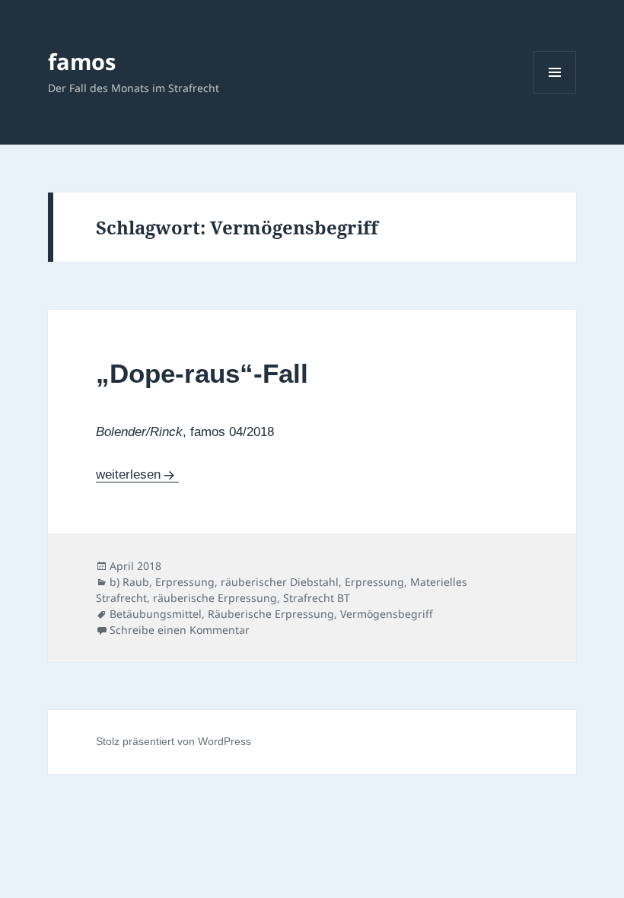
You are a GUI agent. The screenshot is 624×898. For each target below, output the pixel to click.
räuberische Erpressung (215, 598)
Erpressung (374, 582)
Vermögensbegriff (386, 614)
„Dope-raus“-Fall (202, 373)
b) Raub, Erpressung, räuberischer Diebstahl (224, 582)
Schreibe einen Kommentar (180, 630)
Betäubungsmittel (156, 614)
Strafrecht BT (316, 598)
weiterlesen (137, 474)
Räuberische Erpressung (271, 614)
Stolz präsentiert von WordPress (173, 741)
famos (82, 61)
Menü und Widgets (555, 93)
